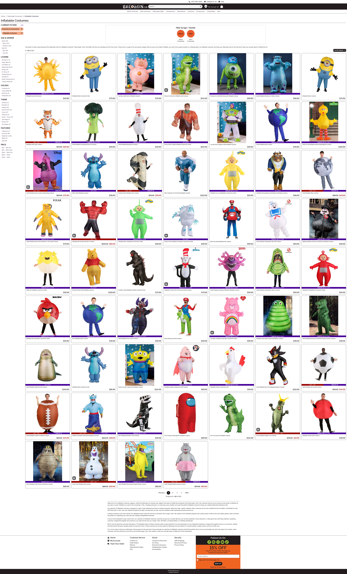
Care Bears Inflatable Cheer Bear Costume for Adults (223, 338)
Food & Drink (5, 110)
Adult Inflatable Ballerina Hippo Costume (175, 484)
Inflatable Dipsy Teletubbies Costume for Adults (130, 241)
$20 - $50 (5, 147)
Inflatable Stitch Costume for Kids (80, 387)
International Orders (136, 547)
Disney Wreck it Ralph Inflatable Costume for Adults (177, 144)
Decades (4, 105)
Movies (4, 122)
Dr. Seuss (4, 72)
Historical (4, 114)
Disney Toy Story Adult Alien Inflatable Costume (130, 387)
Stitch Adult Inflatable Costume (80, 193)
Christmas (5, 88)
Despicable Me (6, 67)
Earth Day (5, 93)
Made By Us (5, 136)
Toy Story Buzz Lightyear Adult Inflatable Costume (223, 144)
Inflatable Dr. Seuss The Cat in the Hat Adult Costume (177, 290)
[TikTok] (227, 542)
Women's (5, 46)
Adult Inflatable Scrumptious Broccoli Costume (84, 144)
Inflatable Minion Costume (309, 96)
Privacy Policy (179, 545)
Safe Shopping (179, 541)
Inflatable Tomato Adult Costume (310, 435)
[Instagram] (218, 542)
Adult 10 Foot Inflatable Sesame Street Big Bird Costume (316, 144)
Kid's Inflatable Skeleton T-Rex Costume (128, 435)
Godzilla (4, 77)
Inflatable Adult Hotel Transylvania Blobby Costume (269, 338)
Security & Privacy (180, 543)
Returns (132, 545)
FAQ (131, 549)
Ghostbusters (6, 74)
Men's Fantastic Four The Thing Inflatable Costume (177, 193)
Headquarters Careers (159, 547)
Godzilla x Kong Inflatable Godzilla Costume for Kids (131, 290)
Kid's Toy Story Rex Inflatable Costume (220, 435)
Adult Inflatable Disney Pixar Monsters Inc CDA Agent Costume (42, 241)
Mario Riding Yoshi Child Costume (173, 338)
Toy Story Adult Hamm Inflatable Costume (129, 96)
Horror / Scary (6, 117)
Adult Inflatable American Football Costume (37, 435)
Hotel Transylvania (7, 79)
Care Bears (5, 65)
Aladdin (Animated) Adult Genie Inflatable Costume (85, 435)
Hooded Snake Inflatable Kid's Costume (128, 193)
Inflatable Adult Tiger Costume (34, 144)
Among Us (5, 60)
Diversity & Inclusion (159, 545)
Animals (4, 102)
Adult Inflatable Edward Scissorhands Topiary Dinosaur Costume (318, 338)
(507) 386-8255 (196, 2)
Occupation (5, 124)
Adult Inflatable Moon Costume (310, 193)
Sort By (338, 50)
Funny (3, 112)
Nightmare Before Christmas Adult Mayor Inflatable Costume (317, 241)
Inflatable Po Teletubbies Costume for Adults (313, 290)
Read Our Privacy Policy (218, 567)
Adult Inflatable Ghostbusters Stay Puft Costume (268, 241)
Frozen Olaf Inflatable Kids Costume (81, 484)
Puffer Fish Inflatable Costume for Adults (36, 290)
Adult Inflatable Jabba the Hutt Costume (36, 387)
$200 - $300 (6, 155)
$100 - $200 (6, 152)
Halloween (5, 95)
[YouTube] (222, 542)
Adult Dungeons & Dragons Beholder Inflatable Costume (224, 290)
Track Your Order (117, 544)
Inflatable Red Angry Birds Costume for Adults (38, 338)
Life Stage (5, 119)
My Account (115, 541)
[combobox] (173, 6)
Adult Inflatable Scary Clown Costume (128, 338)
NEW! (3, 138)
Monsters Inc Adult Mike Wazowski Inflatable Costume (224, 96)
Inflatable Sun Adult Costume (33, 96)
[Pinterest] (213, 542)
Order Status (134, 543)
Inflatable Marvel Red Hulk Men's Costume (83, 241)
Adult (3, 41)
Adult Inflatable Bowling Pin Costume (128, 144)
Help (222, 2)
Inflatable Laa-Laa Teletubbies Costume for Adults (223, 193)
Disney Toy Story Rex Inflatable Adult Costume (176, 96)
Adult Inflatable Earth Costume (264, 144)
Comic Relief (5, 91)
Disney (4, 69)
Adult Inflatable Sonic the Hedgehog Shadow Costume (270, 387)
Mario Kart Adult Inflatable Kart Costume (220, 241)
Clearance (5, 131)
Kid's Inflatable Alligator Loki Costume (266, 435)
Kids (3, 48)
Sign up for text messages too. (209, 560)
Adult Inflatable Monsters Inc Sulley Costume (267, 96)
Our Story (155, 543)
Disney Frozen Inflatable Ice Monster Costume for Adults (178, 241)
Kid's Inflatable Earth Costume (80, 338)
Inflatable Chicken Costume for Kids (219, 387)
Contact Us (210, 2)
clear (22, 25)
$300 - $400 (6, 157)
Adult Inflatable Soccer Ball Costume (311, 387)
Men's (4, 43)
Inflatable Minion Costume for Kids (81, 96)
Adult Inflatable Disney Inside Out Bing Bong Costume (40, 193)
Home (112, 538)
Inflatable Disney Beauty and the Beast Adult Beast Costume (271, 193)
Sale (3, 141)
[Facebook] (209, 542)
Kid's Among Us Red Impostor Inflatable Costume (177, 435)
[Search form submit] (201, 6)
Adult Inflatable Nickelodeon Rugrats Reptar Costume (132, 484)
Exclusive (4, 133)
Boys (4, 50)
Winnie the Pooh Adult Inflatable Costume (83, 290)
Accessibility (156, 549)
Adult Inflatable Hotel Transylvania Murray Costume (39, 484)
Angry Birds (5, 62)
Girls (4, 53)
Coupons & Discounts (159, 541)
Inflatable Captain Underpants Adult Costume (176, 387)
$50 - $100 (5, 150)
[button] (211, 6)
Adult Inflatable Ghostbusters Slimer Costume (268, 290)
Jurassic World (6, 81)
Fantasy (4, 107)
